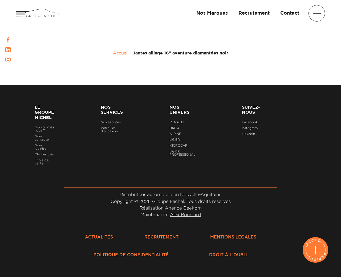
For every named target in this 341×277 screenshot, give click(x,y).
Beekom (192, 208)
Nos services (111, 122)
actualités (99, 237)
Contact (289, 13)
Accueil (120, 52)
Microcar (178, 145)
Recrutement (254, 13)
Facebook (250, 122)
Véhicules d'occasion (109, 129)
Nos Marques (212, 13)
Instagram (250, 128)
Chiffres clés (44, 154)
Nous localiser (41, 146)
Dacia (174, 128)
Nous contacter (42, 137)
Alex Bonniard (185, 214)
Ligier (174, 139)
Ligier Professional (182, 153)
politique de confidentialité (131, 255)
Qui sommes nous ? (44, 128)
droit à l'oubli (228, 255)
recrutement (161, 237)
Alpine (175, 133)
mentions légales (233, 237)
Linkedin (248, 133)
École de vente (41, 161)
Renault (177, 122)
